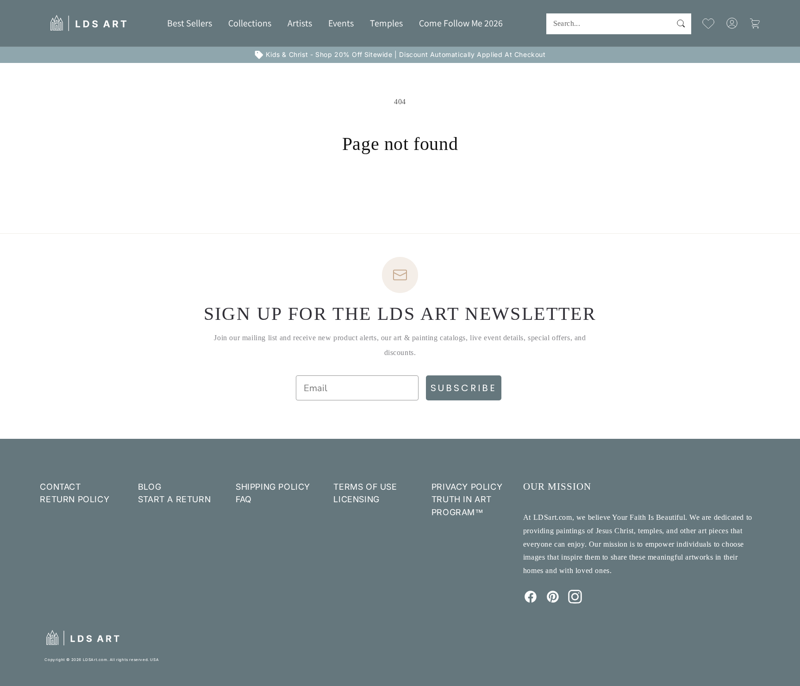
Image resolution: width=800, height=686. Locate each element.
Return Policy (74, 499)
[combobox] (618, 23)
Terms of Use (365, 487)
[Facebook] (530, 600)
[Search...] (681, 23)
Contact (60, 487)
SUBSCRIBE (464, 387)
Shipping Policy (273, 487)
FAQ (244, 499)
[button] (250, 23)
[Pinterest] (552, 600)
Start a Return (174, 499)
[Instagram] (575, 600)
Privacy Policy (466, 487)
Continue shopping (400, 189)
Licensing (356, 499)
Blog (149, 487)
